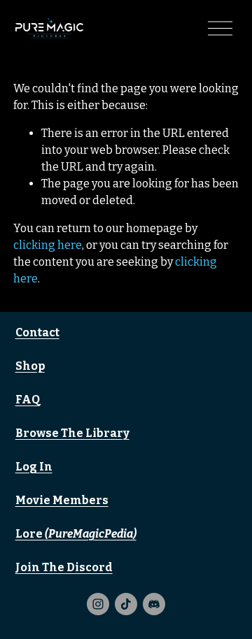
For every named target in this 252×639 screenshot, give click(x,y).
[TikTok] (126, 604)
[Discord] (154, 604)
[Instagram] (98, 604)
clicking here (47, 245)
